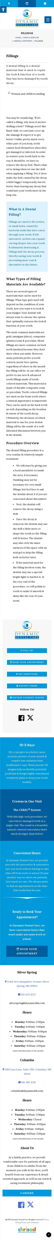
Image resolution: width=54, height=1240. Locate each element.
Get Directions (28, 674)
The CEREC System (27, 810)
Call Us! (27, 650)
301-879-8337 (28, 994)
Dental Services (31, 38)
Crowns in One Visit (27, 801)
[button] (3, 9)
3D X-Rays (27, 745)
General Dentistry (23, 41)
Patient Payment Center (28, 698)
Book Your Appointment (28, 662)
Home (18, 38)
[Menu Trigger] (47, 19)
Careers (27, 1193)
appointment (26, 885)
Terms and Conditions (30, 1222)
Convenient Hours (27, 853)
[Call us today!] (45, 3)
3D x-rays (14, 752)
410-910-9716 (28, 1082)
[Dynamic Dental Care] (27, 18)
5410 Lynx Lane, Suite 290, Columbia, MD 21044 (27, 1071)
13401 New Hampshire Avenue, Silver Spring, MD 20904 (27, 983)
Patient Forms (27, 686)
